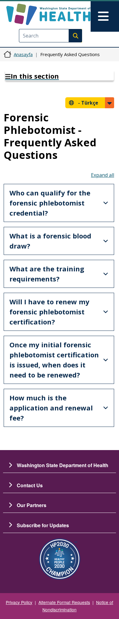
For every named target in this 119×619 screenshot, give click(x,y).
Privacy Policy (19, 602)
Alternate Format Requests (64, 602)
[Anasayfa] (48, 14)
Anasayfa (23, 54)
